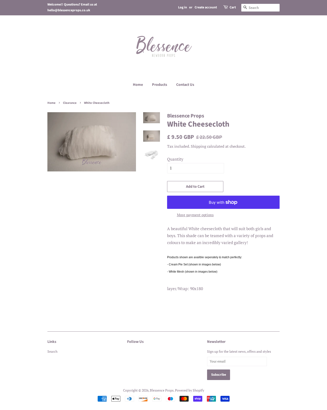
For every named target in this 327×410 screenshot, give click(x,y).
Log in (182, 7)
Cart (233, 7)
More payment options (195, 214)
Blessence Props (162, 390)
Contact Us (185, 84)
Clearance (70, 103)
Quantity (175, 159)
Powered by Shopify (189, 390)
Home (138, 84)
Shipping (198, 146)
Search (52, 351)
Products (159, 84)
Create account (206, 7)
